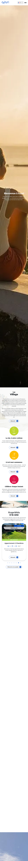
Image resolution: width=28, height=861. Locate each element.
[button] (25, 2)
